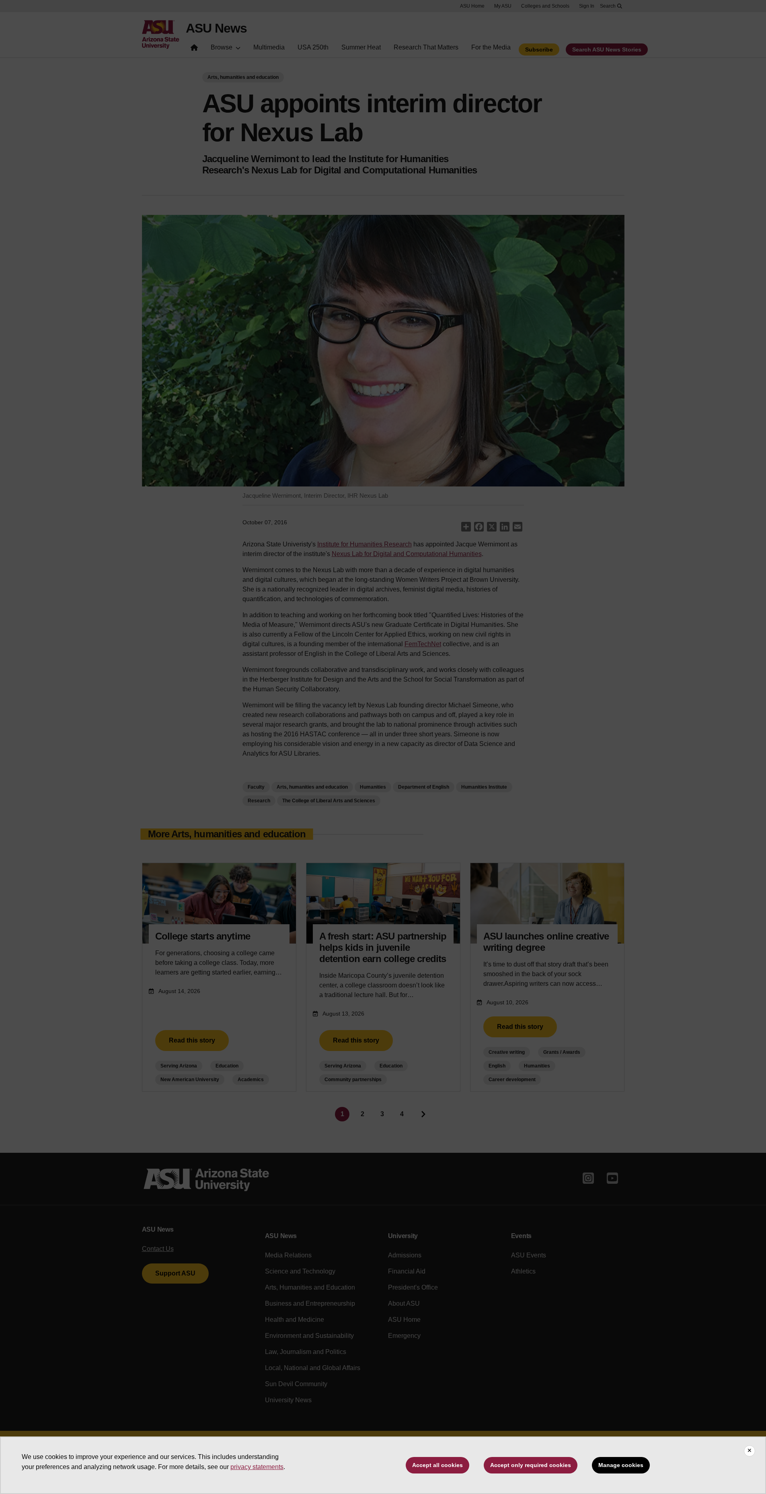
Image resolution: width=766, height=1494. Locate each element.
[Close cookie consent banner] (749, 1451)
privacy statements (256, 1466)
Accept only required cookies (530, 1465)
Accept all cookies (437, 1465)
